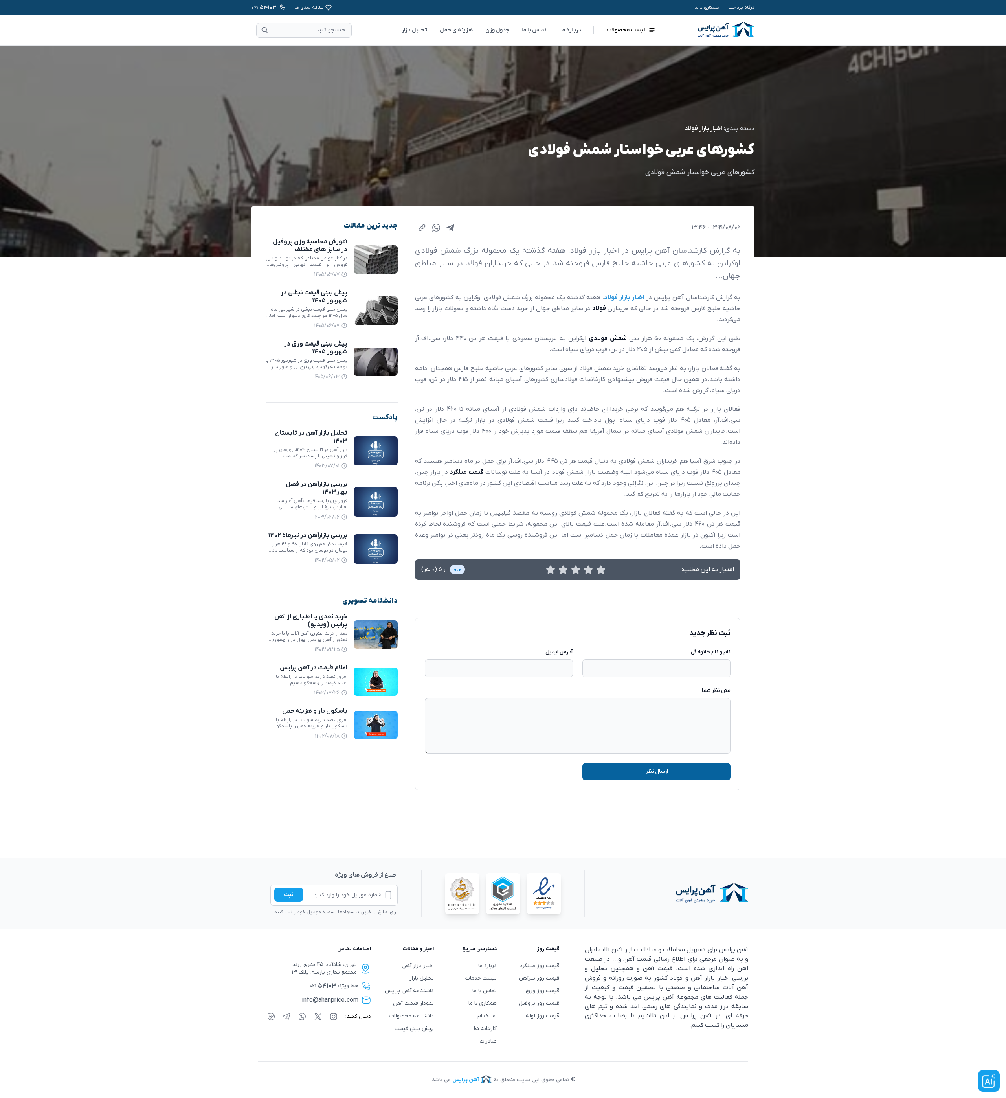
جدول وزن (497, 30)
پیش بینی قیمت (414, 1028)
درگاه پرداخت (741, 7)
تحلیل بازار (414, 30)
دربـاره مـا (570, 30)
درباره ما (487, 965)
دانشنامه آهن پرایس (409, 991)
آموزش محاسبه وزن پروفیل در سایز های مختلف (310, 246)
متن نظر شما (716, 690)
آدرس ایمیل (559, 652)
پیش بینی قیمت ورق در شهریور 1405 (315, 348)
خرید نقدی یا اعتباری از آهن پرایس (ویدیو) (310, 621)
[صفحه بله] (271, 1016)
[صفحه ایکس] (318, 1017)
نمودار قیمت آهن (413, 1003)
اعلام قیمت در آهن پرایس (313, 668)
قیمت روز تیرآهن (539, 978)
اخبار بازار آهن (418, 965)
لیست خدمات (481, 978)
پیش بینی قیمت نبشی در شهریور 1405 (314, 297)
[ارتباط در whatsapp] (302, 1017)
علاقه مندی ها (308, 7)
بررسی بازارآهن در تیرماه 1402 (307, 535)
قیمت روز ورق (543, 991)
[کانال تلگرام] (286, 1017)
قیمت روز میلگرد (540, 965)
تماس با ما (534, 30)
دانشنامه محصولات (411, 1016)
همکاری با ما (706, 7)
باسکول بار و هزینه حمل (314, 711)
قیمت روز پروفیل (539, 1003)
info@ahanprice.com (330, 1000)
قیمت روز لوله (543, 1016)
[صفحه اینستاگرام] (334, 1017)
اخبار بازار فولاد (703, 128)
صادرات (488, 1041)
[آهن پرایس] (666, 893)
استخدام (487, 1016)
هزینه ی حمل (456, 30)
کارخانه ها (485, 1028)
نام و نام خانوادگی (711, 652)
